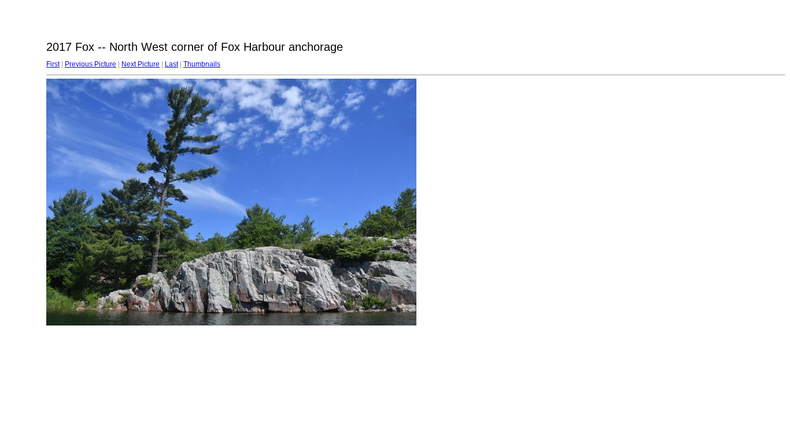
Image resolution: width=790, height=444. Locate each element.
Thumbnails (201, 64)
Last (171, 64)
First (53, 64)
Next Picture (140, 64)
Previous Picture (90, 64)
